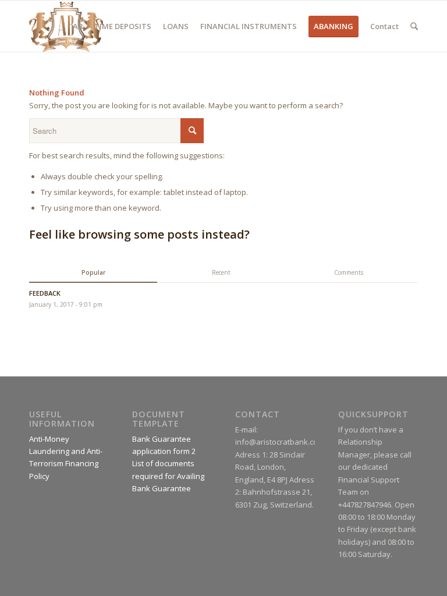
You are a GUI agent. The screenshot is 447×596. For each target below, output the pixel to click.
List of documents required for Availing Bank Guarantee (168, 476)
